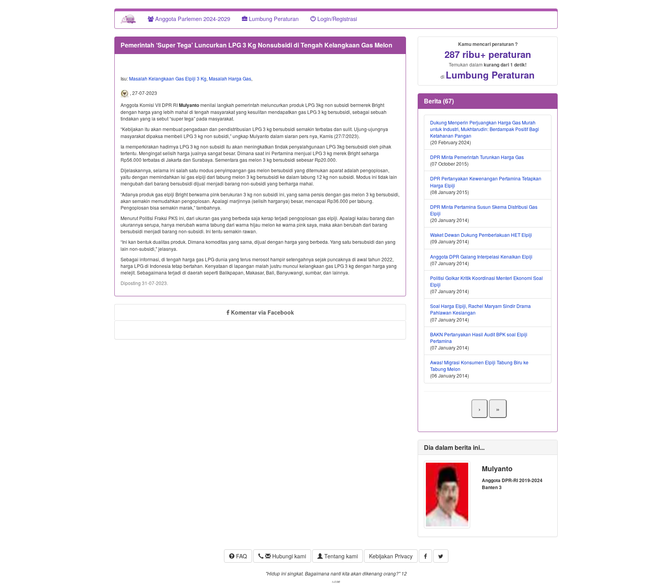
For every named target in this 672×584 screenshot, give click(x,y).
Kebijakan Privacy (391, 556)
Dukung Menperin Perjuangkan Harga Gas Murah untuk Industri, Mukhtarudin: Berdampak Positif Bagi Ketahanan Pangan (484, 129)
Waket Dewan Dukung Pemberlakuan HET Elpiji (481, 234)
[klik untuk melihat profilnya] (447, 493)
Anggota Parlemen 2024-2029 (192, 18)
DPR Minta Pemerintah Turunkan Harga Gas (477, 157)
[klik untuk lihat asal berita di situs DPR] (125, 92)
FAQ (240, 556)
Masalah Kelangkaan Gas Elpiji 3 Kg (167, 78)
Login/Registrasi (336, 18)
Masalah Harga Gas (230, 78)
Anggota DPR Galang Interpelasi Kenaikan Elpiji (481, 256)
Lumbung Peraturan (273, 18)
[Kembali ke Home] (128, 18)
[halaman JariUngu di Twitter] (440, 556)
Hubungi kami (288, 556)
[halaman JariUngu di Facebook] (425, 556)
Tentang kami (340, 556)
